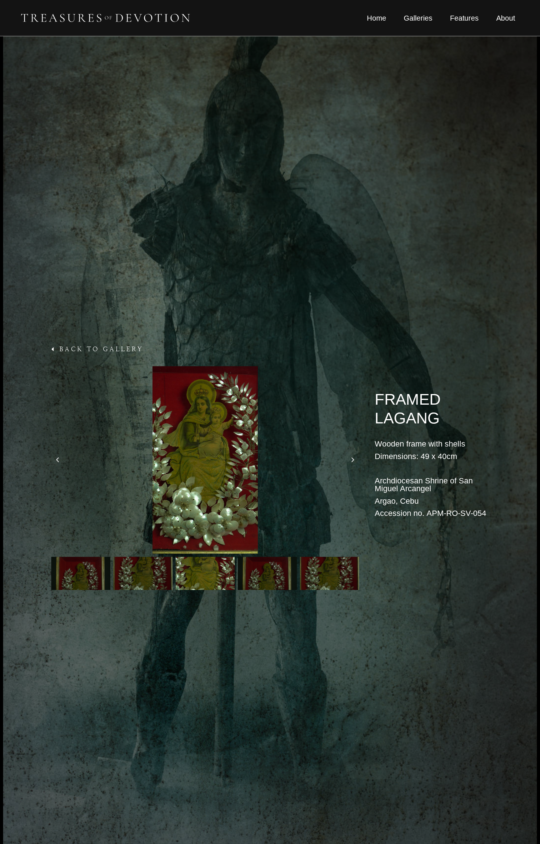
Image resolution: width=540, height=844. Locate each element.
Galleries (418, 18)
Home (376, 18)
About (505, 18)
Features (464, 18)
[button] (57, 460)
